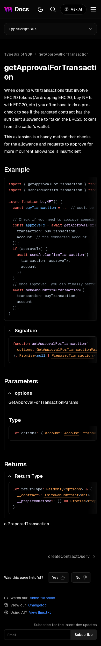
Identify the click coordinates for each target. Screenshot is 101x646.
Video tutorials (42, 598)
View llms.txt (40, 612)
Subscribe (84, 635)
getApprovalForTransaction (64, 54)
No (78, 577)
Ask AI (76, 9)
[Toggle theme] (40, 9)
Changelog (37, 605)
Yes (55, 577)
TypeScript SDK (23, 29)
